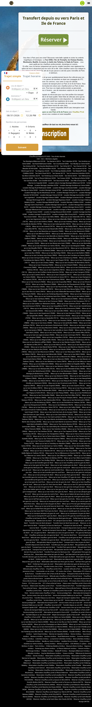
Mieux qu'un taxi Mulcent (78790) (56, 376)
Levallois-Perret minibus (69, 641)
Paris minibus (39, 646)
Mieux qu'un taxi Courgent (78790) (77, 272)
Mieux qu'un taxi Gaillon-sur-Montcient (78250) (39, 304)
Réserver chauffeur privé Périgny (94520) (48, 697)
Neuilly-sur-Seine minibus (51, 641)
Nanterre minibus (36, 636)
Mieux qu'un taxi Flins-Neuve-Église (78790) (70, 289)
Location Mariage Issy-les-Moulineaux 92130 (39, 193)
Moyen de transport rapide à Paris (68, 598)
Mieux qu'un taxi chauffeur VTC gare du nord (64, 477)
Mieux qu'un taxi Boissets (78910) (60, 241)
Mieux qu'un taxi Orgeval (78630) (48, 386)
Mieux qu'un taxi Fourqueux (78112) (77, 301)
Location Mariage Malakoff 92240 (47, 202)
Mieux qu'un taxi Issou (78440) (41, 323)
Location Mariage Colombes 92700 (46, 185)
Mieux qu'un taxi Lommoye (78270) (68, 335)
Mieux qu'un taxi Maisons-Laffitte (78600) (37, 342)
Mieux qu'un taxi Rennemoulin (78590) (76, 400)
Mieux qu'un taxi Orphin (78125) (73, 386)
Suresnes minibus (83, 636)
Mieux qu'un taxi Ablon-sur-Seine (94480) (56, 617)
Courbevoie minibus (33, 641)
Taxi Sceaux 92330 (63, 178)
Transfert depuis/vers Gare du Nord (37, 545)
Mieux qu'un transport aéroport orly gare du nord (42, 513)
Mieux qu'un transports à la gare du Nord (75, 513)
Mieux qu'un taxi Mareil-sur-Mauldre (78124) (74, 347)
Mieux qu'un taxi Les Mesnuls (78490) (56, 359)
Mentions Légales (52, 159)
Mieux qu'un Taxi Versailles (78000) (62, 448)
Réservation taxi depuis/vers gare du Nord (68, 559)
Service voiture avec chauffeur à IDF (77, 600)
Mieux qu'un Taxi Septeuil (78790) (65, 431)
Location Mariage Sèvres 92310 (72, 207)
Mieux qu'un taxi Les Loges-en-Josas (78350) (39, 335)
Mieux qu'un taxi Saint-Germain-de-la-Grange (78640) (59, 412)
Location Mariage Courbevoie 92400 (65, 188)
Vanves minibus (38, 656)
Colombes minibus (42, 639)
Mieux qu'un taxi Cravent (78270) (33, 275)
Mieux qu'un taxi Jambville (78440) (66, 323)
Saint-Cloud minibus (40, 634)
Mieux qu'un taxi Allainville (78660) (60, 219)
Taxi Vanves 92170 (58, 173)
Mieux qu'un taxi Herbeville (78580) (72, 318)
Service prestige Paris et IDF (32, 612)
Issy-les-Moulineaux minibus (51, 653)
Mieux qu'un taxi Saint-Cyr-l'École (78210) (63, 410)
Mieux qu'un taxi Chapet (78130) (57, 260)
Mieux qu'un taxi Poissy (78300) (58, 393)
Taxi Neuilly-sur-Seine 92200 (80, 164)
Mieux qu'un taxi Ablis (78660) (48, 217)
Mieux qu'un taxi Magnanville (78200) (43, 340)
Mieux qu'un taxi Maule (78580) (60, 349)
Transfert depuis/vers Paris (65, 586)
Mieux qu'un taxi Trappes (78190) (78, 439)
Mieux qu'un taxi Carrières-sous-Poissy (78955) (41, 255)
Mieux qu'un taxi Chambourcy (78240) (64, 258)
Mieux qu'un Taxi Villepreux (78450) (60, 455)
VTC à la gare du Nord (38, 533)
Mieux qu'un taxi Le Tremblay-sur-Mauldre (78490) (52, 443)
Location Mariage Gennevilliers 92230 (77, 195)
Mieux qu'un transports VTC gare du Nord (42, 516)
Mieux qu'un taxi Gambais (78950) (38, 299)
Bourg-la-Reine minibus (74, 646)
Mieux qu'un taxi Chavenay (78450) (41, 265)
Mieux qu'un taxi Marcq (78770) (55, 345)
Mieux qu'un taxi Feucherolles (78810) (59, 287)
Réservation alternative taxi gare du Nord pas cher (72, 564)
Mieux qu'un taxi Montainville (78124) (42, 369)
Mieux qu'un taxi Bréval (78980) (44, 250)
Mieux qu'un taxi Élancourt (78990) (44, 284)
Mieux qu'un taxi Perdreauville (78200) (43, 390)
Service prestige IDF (29, 603)
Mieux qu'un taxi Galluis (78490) (78, 296)
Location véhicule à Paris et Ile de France (58, 578)
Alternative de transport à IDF (47, 603)
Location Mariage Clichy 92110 (67, 193)
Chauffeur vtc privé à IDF (52, 605)
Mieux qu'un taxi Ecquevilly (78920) (59, 282)
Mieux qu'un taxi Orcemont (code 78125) (62, 383)
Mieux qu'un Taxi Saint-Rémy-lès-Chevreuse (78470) (55, 427)
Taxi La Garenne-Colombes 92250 (78, 173)
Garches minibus (50, 636)
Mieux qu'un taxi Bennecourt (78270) (65, 234)
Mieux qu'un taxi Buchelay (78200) (54, 253)
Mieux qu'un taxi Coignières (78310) (52, 270)
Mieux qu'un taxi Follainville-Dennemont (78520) (63, 291)
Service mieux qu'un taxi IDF (53, 600)
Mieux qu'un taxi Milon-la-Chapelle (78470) (70, 364)
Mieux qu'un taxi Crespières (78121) (59, 275)
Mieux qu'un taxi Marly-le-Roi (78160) (35, 349)
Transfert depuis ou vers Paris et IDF (38, 615)
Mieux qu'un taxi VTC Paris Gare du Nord (48, 484)
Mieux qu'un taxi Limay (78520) (51, 332)
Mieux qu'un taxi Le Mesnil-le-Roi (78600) (61, 357)
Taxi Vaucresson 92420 (61, 181)
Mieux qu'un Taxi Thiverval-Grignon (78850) (49, 439)
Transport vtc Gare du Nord (72, 525)
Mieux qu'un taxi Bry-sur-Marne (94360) (64, 622)
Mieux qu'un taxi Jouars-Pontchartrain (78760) (52, 325)
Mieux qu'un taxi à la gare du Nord (41, 487)
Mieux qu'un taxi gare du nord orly (62, 499)
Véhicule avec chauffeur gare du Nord (44, 537)
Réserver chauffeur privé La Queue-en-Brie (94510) (52, 680)
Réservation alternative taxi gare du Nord (49, 554)
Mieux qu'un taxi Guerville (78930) (56, 311)
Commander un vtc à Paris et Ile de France (53, 581)
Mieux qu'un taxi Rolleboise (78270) (60, 405)
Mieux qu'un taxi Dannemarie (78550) (51, 279)
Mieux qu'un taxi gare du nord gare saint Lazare (73, 496)
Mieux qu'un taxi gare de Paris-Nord (36, 465)
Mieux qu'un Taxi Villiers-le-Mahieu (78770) (47, 458)
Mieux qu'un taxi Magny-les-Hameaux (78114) (74, 340)
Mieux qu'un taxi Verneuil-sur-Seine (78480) (47, 446)
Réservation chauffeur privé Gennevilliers (49, 670)
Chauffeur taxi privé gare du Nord (70, 537)
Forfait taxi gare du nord (44, 559)
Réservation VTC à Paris (34, 566)
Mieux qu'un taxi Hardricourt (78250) (57, 316)
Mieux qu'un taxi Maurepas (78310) (68, 352)
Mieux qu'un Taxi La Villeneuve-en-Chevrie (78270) (63, 453)
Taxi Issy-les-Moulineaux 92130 (47, 166)
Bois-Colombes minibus (81, 639)
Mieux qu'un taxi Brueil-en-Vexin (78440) (71, 250)
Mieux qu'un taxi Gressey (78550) (41, 308)
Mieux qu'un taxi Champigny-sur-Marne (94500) (51, 624)
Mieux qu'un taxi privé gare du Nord (40, 475)
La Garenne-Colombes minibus (61, 639)
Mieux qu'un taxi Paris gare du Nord (67, 475)
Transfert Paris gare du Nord (66, 547)
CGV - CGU (40, 159)
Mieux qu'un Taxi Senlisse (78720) (40, 431)
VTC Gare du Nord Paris (69, 535)
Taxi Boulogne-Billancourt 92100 (34, 161)
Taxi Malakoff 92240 (79, 171)
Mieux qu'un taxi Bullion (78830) (78, 253)
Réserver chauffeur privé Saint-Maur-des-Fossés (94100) (52, 699)
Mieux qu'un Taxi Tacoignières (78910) (51, 434)
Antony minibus (49, 644)
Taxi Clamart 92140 (79, 166)
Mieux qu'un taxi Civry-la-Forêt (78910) (51, 267)
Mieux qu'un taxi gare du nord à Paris (45, 494)
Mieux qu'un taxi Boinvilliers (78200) (49, 238)
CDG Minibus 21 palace (78, 644)
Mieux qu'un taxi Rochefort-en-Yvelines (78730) (68, 402)
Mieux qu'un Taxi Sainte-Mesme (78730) (63, 424)
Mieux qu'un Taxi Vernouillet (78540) (77, 446)
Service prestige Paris (64, 593)
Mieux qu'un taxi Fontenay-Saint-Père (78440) (50, 296)
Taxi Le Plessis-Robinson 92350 (45, 178)
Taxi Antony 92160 (29, 166)
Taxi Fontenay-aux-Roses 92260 (52, 176)
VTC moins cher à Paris (64, 571)
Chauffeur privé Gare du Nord (36, 518)
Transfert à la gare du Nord (49, 540)
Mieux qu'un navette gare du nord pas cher (74, 511)
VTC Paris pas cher (34, 583)
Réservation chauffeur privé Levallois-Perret (51, 675)
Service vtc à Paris (84, 566)
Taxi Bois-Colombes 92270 (31, 176)
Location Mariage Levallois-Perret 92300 (76, 190)
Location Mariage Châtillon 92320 (72, 202)
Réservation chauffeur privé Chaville (68, 665)
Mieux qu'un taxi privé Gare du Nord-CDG (49, 506)
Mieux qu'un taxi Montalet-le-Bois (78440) (70, 369)
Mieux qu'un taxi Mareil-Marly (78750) (44, 347)
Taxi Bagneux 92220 (42, 171)
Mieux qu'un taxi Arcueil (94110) (42, 619)
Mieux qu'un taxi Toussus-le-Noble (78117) (41, 441)
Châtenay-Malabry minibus (55, 646)
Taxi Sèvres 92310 (71, 176)
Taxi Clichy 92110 (66, 166)
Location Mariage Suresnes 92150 (71, 197)
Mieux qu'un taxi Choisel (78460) (66, 265)
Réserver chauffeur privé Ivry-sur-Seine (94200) (47, 677)
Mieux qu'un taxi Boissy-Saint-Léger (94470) (70, 619)
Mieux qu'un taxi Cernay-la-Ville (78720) (35, 258)
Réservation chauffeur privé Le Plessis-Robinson (51, 673)
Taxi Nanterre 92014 (54, 161)
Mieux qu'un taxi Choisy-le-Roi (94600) (43, 629)
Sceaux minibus (68, 653)
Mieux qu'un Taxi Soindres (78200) (54, 429)
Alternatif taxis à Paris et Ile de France (68, 588)
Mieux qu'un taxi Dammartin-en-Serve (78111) (53, 277)
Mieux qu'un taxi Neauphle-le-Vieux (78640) (53, 378)
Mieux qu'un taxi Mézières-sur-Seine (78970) (51, 361)
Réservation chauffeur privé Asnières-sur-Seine (53, 658)
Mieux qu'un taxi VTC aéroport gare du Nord (39, 496)
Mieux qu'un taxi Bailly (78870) (67, 226)
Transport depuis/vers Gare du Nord (74, 528)
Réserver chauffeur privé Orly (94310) (48, 694)
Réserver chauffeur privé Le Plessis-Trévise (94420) (45, 689)
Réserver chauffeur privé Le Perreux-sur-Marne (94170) (64, 682)
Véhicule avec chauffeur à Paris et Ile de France (66, 576)
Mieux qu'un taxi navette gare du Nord (64, 465)
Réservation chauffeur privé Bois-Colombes (47, 660)
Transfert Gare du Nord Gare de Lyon (66, 523)
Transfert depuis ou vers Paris (44, 598)
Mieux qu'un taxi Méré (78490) (74, 354)
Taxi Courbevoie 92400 (61, 164)
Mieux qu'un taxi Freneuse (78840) (51, 301)
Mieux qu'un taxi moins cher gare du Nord (53, 492)
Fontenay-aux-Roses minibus (45, 648)
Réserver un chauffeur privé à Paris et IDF (57, 591)
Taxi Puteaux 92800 (64, 168)
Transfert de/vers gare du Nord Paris (34, 557)
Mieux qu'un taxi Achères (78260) (41, 222)
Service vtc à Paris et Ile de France (36, 576)
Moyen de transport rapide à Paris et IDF (66, 615)
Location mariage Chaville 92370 (39, 214)
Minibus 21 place (63, 644)
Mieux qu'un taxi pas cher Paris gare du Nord (74, 509)
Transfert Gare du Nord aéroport (40, 523)
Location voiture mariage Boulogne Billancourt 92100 (66, 183)
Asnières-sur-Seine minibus (33, 644)
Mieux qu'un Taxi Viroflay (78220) (43, 460)
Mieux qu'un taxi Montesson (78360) (64, 371)
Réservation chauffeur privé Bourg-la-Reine (47, 663)
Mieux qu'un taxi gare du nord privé (57, 468)
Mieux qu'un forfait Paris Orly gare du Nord (41, 509)
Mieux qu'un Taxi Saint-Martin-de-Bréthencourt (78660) (54, 419)
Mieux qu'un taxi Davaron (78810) (78, 279)
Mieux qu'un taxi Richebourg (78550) (38, 402)
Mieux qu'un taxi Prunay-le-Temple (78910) (63, 398)
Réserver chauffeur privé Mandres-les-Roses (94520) (43, 687)
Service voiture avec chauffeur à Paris (42, 593)
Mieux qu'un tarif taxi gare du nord (36, 499)
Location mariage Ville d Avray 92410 (64, 214)
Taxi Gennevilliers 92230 (47, 168)
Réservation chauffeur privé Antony (57, 656)
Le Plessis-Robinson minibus (66, 648)
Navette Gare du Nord (44, 521)
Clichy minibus (84, 641)
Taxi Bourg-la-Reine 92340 (81, 178)
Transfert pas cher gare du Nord (62, 545)
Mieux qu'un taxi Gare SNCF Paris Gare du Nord (41, 511)
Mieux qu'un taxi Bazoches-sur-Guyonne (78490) (46, 231)
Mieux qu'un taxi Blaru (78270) (74, 238)
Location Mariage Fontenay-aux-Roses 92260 (45, 207)
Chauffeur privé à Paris (54, 569)
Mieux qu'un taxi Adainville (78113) (73, 217)
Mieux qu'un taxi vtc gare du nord (58, 482)
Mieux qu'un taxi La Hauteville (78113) (45, 318)
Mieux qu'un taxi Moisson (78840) (57, 366)
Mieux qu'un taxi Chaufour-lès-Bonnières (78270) (72, 263)
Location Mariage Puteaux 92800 (47, 197)
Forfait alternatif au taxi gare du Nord (62, 557)
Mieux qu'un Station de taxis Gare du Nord (75, 494)
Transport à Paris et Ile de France (78, 574)
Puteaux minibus (28, 639)
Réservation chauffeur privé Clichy (58, 668)
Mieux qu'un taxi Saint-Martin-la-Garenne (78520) (60, 422)
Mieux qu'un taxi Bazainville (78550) (50, 229)
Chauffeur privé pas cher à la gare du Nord (44, 535)
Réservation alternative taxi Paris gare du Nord (58, 562)
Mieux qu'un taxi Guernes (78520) (68, 313)
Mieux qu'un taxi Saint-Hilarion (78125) (59, 414)
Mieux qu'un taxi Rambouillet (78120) (47, 400)
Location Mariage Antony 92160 (50, 190)
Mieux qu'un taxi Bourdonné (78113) (56, 248)
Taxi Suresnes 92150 (79, 168)
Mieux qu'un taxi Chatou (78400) (42, 263)
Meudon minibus (34, 653)
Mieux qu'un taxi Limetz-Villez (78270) (76, 332)
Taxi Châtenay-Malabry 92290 (61, 171)
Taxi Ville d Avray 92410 (78, 181)
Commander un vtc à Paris (45, 571)
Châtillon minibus (47, 651)
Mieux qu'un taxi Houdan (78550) (60, 320)
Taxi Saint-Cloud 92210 (43, 173)
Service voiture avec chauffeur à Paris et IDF (75, 610)
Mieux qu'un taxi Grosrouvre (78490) (67, 308)
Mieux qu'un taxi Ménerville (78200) (49, 354)
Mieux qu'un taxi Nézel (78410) (39, 381)
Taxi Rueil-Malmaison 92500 (42, 164)
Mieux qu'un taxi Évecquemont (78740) (71, 284)
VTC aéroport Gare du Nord (62, 521)
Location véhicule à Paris (72, 569)
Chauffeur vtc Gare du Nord (50, 528)
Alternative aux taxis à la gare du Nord (61, 533)
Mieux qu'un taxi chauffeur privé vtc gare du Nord (72, 463)
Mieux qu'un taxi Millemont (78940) (41, 364)
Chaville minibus (75, 632)
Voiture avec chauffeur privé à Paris (42, 586)
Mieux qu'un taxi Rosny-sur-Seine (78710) (43, 407)
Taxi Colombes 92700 (69, 161)
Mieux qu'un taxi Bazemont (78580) (77, 231)
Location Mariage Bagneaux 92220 (58, 200)
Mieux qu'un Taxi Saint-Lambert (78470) (52, 417)
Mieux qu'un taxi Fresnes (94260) (56, 632)
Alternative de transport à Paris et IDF (56, 612)
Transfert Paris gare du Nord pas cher (57, 552)
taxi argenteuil (30, 197)
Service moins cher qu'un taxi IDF (70, 603)
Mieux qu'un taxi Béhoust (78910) (38, 234)
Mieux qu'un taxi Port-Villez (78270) (68, 395)
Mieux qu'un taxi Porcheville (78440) (42, 395)
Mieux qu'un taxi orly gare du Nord (48, 504)
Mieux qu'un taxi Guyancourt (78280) (42, 313)
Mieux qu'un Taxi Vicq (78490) (67, 451)
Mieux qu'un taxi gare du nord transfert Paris (48, 470)
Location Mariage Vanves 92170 (56, 205)
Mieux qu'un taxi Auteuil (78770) (43, 226)
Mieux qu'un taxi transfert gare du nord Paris (49, 472)
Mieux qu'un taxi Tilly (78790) (67, 441)
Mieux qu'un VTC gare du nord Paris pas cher (74, 516)
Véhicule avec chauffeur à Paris (34, 569)
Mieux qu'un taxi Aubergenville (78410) (57, 224)
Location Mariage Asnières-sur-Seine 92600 (75, 185)
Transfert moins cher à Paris (53, 566)
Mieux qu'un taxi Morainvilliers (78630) (64, 373)
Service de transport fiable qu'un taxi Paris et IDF (41, 610)
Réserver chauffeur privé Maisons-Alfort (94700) (73, 685)
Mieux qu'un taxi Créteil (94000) (69, 629)
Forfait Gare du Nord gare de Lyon (60, 518)
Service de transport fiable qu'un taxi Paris (67, 595)
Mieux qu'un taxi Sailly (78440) (69, 407)
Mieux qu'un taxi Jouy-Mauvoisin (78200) (44, 328)
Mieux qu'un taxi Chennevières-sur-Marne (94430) (49, 627)
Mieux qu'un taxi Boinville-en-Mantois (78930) (53, 236)
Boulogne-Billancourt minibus (79, 651)
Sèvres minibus (76, 634)
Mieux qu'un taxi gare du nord (57, 489)
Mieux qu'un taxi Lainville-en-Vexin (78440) (58, 330)
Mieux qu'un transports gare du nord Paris (54, 501)
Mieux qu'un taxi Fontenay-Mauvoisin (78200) (53, 294)
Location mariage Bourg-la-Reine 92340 (57, 212)
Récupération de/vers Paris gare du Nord (68, 550)
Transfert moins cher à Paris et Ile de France (50, 574)
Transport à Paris (70, 566)
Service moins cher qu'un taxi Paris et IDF (75, 607)
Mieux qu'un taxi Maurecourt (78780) (41, 352)
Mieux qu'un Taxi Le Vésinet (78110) (42, 451)
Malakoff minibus (61, 651)
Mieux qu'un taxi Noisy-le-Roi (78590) (65, 381)
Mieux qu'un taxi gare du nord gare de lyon (70, 487)
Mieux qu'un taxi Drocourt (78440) (34, 282)
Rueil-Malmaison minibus (66, 636)
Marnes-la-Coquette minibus (59, 634)
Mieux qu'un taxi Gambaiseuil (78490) (64, 299)
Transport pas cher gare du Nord (43, 547)
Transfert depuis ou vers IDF (72, 605)
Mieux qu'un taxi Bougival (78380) (73, 246)
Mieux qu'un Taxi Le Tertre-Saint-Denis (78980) (49, 436)
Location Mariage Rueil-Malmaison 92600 (37, 188)
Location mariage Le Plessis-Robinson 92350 (68, 209)
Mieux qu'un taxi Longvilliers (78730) (55, 337)
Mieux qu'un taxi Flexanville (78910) (40, 289)
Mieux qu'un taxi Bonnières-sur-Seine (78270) (44, 246)
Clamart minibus (84, 648)
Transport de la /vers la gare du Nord (77, 542)
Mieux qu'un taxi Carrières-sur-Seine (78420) (74, 255)
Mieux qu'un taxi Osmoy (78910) (55, 388)
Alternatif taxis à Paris (46, 588)
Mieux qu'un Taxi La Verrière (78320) (35, 448)
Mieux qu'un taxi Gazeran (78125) (68, 304)
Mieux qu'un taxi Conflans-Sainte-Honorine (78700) (46, 272)
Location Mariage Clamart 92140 (51, 195)
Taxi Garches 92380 (30, 181)
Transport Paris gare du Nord (42, 550)
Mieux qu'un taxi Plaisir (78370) (69, 390)
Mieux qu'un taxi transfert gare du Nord (39, 463)
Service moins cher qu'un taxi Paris (39, 595)
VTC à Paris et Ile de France (52, 583)
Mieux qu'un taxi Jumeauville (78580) (72, 328)
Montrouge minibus (33, 651)
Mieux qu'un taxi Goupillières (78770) (55, 306)
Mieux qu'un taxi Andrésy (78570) (66, 222)
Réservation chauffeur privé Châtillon (42, 665)
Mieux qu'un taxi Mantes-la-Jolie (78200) (66, 342)
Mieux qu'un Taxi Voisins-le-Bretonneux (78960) (73, 460)
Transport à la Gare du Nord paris (50, 525)
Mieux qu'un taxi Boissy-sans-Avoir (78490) (55, 243)
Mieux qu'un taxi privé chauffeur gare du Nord (68, 480)
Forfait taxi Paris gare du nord (43, 564)
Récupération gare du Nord (70, 540)
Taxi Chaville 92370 (45, 181)
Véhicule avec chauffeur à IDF (49, 607)
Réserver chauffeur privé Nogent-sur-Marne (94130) (54, 692)
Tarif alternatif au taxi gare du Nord (77, 554)
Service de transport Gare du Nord (54, 530)
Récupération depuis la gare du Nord (50, 542)
